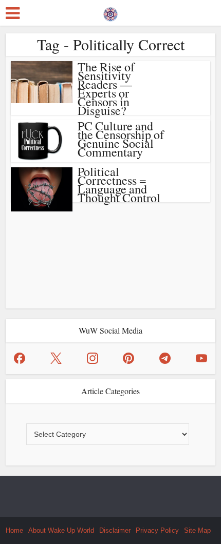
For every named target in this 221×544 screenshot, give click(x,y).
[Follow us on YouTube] (201, 358)
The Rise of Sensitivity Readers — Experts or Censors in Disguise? (106, 89)
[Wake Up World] (110, 12)
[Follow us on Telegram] (165, 358)
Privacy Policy (157, 530)
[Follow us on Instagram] (92, 358)
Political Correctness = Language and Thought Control (119, 184)
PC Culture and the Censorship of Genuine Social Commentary (121, 139)
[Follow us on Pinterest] (128, 358)
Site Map (197, 530)
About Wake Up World (61, 530)
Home (14, 530)
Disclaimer (115, 530)
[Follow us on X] (56, 358)
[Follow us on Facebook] (19, 358)
